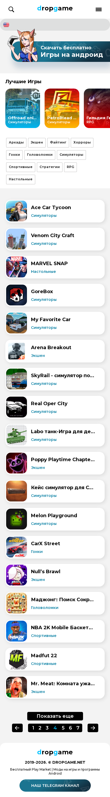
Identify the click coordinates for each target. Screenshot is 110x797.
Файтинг (58, 142)
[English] (55, 25)
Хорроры (82, 142)
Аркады (16, 142)
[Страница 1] (93, 728)
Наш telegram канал (55, 785)
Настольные (21, 179)
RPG (70, 167)
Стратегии (50, 167)
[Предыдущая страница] (17, 728)
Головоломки (40, 155)
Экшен (37, 142)
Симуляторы (71, 155)
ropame (55, 8)
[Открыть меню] (99, 9)
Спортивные (21, 167)
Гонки (14, 155)
